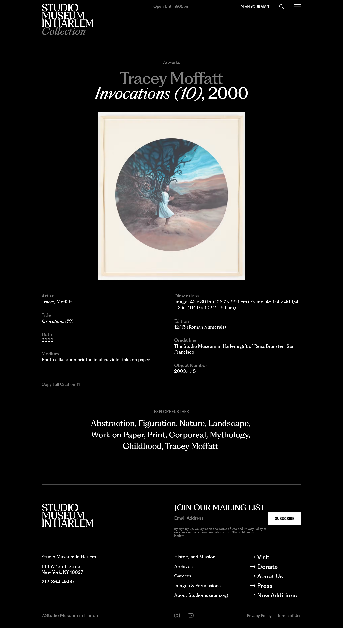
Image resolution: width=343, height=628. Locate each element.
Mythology (229, 434)
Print (156, 434)
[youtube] (191, 615)
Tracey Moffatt (191, 446)
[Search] (282, 7)
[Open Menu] (297, 7)
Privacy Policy (259, 615)
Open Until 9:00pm (171, 6)
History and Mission (194, 557)
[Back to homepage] (67, 15)
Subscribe (284, 518)
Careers (182, 576)
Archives (183, 566)
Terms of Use (289, 615)
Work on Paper (117, 434)
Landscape (228, 423)
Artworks (171, 62)
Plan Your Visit (255, 7)
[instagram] (177, 615)
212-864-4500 (58, 582)
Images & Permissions (197, 585)
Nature (192, 423)
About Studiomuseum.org (201, 595)
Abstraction (113, 423)
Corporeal (187, 434)
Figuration (157, 423)
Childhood (142, 446)
